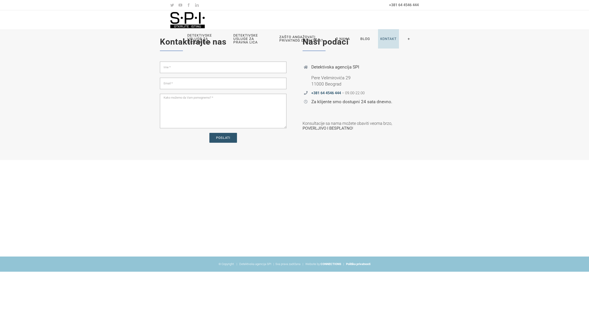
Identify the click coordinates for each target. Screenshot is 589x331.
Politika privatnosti (358, 264)
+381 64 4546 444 (404, 5)
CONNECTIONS (330, 264)
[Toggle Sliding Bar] (409, 39)
